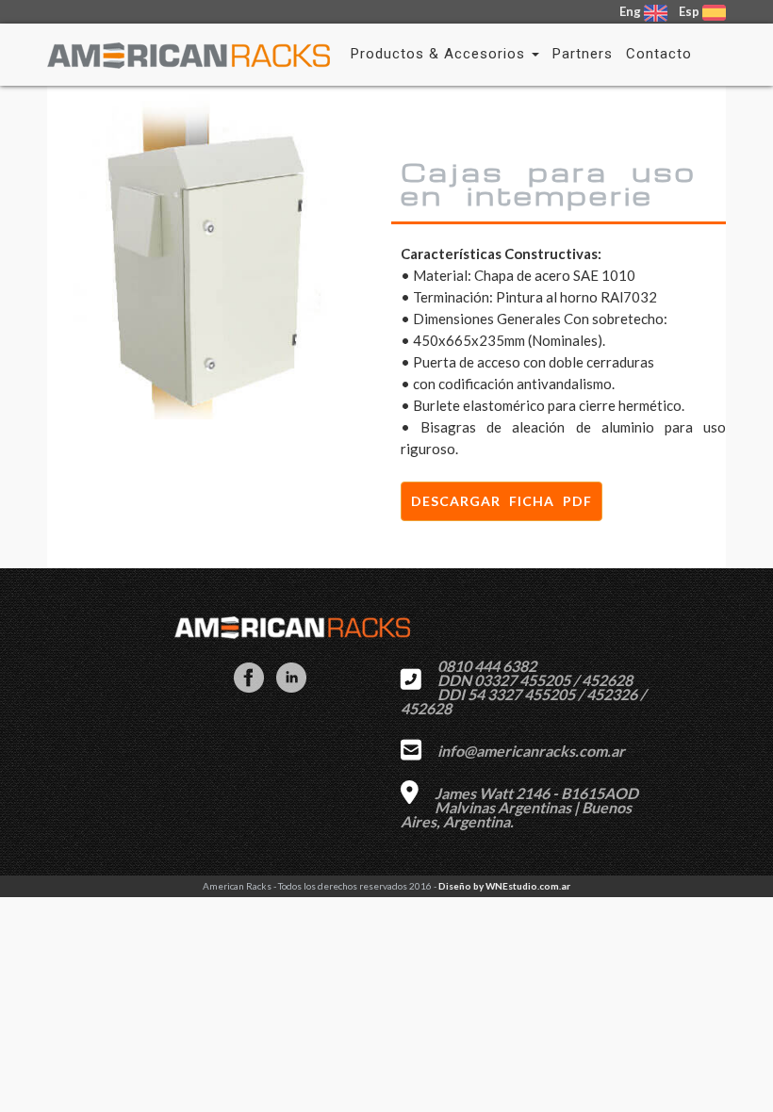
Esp (689, 11)
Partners (582, 53)
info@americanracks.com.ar (531, 751)
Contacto (659, 53)
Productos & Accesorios (440, 53)
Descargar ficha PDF (501, 501)
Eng (631, 11)
